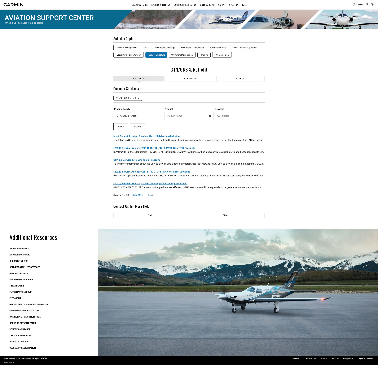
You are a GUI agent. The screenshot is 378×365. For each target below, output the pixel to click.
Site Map (296, 358)
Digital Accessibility (366, 358)
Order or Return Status (22, 323)
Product (168, 109)
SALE (244, 5)
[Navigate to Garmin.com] (14, 4)
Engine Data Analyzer (21, 279)
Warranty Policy (18, 341)
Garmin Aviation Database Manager (28, 304)
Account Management (126, 47)
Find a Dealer (16, 286)
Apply (121, 127)
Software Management (182, 55)
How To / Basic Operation (245, 47)
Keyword (219, 109)
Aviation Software (19, 255)
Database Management (193, 47)
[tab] (139, 78)
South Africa (9, 362)
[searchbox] (188, 116)
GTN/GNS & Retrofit (189, 69)
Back (150, 195)
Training (204, 55)
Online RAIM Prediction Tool (25, 317)
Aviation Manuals (19, 248)
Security (335, 358)
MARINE (221, 5)
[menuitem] (358, 4)
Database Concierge (165, 47)
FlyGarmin (15, 298)
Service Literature (157, 55)
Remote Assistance (19, 329)
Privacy (324, 358)
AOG (146, 47)
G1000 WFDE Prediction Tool (24, 310)
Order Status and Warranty (128, 55)
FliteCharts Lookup (20, 292)
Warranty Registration (22, 348)
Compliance (348, 358)
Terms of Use (310, 358)
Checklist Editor (18, 261)
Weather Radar (222, 55)
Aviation (233, 5)
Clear (137, 127)
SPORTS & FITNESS (160, 5)
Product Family (122, 109)
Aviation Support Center (49, 18)
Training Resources (20, 335)
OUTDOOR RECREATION (185, 5)
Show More (137, 195)
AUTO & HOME (207, 5)
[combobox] (188, 116)
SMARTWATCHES (139, 5)
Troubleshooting (218, 47)
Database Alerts (18, 273)
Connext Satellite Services (24, 267)
